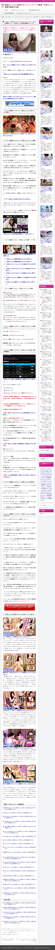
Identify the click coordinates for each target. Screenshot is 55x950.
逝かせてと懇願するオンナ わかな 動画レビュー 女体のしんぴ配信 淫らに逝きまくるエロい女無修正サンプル (47, 339)
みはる (15, 930)
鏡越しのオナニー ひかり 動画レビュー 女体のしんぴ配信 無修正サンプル (19, 884)
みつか (49, 474)
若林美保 (48, 496)
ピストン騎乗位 (10, 930)
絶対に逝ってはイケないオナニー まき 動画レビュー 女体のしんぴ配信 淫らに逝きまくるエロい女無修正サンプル (47, 323)
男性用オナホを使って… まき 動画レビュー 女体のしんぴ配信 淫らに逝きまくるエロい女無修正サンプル (47, 354)
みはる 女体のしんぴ (14, 934)
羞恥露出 (10, 932)
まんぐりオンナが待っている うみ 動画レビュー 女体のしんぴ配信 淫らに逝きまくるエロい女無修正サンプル (47, 370)
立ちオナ (47, 493)
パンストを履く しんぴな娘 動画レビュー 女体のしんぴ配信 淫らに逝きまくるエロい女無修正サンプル (47, 393)
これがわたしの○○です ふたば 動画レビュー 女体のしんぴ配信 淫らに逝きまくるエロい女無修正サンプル (47, 378)
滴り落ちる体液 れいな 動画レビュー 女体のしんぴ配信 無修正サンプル (19, 875)
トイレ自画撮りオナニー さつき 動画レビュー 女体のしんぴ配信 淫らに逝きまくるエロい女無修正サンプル (47, 439)
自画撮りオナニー (43, 496)
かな (42, 470)
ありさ (41, 468)
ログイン (43, 513)
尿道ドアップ (30, 930)
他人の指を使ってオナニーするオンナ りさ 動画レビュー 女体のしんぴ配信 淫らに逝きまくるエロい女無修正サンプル (47, 424)
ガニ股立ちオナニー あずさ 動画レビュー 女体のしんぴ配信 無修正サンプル (20, 836)
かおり (49, 468)
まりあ (47, 474)
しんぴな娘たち (46, 471)
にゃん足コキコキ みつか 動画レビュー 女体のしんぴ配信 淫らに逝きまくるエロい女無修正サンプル (47, 409)
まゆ (44, 474)
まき (42, 474)
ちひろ (43, 473)
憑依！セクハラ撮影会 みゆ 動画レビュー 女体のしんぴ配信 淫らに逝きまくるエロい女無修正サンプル (47, 401)
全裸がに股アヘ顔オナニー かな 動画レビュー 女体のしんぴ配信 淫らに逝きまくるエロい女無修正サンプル (47, 385)
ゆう (44, 476)
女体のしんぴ (24, 930)
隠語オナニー (15, 932)
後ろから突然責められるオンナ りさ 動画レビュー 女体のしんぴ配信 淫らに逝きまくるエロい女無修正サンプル (47, 300)
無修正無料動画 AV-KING (34, 10)
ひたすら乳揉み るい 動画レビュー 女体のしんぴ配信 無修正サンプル (18, 839)
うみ (46, 468)
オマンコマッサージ (15, 928)
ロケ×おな (19, 930)
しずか (41, 471)
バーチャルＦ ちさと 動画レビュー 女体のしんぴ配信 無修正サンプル (18, 843)
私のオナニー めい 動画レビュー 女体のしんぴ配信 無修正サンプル (18, 812)
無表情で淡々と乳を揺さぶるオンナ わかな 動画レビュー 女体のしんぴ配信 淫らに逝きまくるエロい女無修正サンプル (47, 417)
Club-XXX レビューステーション (24, 13)
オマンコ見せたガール (44, 481)
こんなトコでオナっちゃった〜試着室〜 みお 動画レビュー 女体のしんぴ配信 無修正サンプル (28, 940)
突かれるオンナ (43, 493)
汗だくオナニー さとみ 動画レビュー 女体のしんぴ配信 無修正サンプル (19, 867)
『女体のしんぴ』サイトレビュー (18, 10)
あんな (44, 468)
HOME (6, 10)
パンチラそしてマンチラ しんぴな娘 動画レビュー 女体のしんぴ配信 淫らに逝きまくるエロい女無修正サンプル (47, 362)
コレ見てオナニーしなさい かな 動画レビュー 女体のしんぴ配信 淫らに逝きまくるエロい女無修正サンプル (47, 307)
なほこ (48, 473)
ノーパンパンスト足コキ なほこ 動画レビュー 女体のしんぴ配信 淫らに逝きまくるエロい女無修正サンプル (47, 346)
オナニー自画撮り (7, 928)
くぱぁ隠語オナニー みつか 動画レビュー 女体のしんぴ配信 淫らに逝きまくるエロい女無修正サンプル (47, 292)
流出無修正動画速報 (9, 13)
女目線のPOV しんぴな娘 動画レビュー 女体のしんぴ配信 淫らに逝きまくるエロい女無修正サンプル (47, 331)
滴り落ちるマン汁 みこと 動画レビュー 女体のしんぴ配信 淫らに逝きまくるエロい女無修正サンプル (47, 315)
